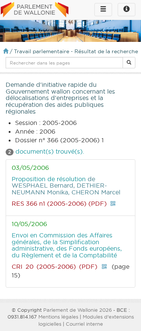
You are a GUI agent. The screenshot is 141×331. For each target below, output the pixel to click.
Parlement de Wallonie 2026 (77, 310)
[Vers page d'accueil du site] (34, 10)
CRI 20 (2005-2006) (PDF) (54, 266)
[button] (129, 62)
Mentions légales (58, 317)
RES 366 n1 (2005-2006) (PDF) (59, 203)
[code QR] (113, 203)
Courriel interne (84, 324)
